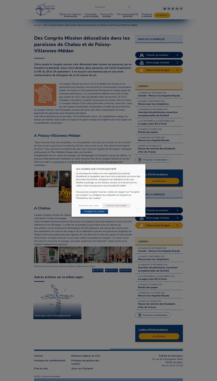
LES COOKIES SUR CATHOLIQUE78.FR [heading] (96, 169)
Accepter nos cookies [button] (94, 211)
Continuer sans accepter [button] (116, 205)
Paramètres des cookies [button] (88, 205)
